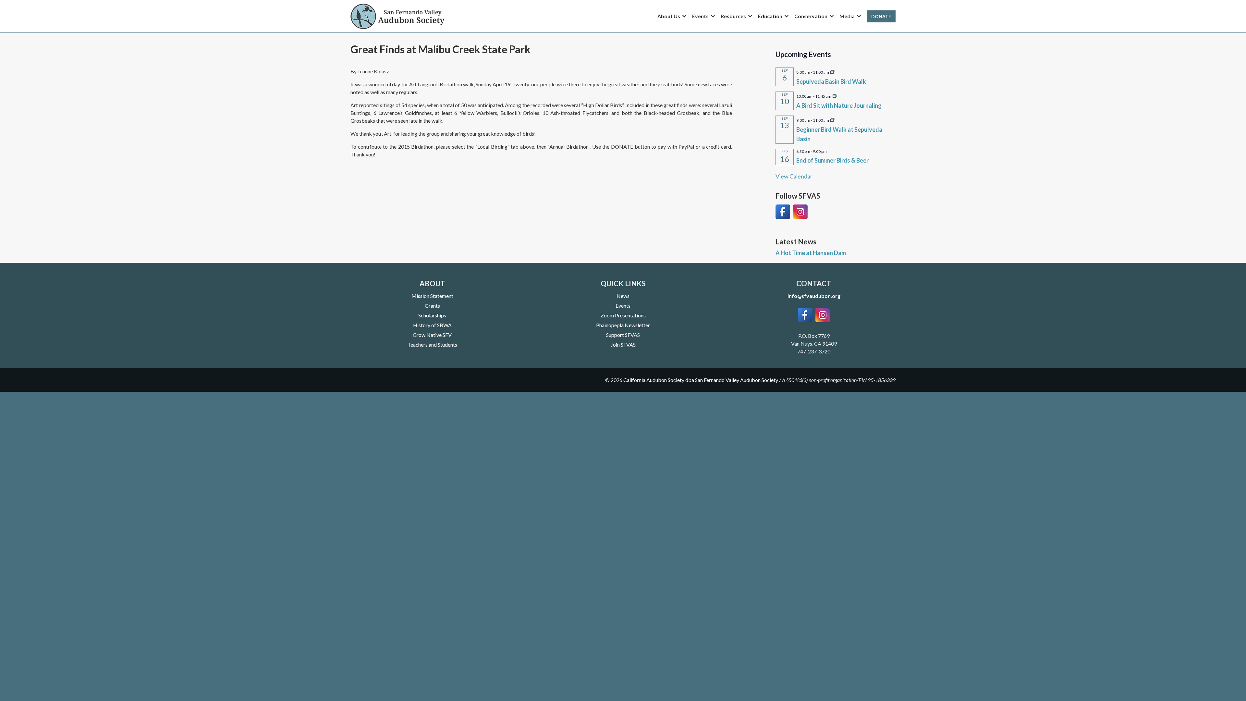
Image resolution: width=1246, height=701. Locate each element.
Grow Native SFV (432, 335)
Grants (432, 305)
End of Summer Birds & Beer (832, 160)
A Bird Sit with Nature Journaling (839, 105)
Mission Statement (432, 296)
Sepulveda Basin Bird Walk (831, 81)
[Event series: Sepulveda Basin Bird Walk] (832, 71)
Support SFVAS (623, 335)
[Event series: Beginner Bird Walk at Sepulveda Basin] (832, 119)
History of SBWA (432, 325)
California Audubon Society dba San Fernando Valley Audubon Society (700, 380)
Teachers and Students (432, 344)
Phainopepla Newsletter (623, 325)
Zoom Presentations (623, 315)
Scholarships (432, 315)
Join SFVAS (623, 344)
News (623, 296)
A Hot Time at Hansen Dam (811, 252)
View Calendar (794, 176)
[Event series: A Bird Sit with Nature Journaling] (835, 95)
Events (623, 305)
